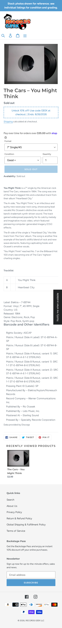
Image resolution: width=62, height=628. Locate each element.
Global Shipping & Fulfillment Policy (26, 524)
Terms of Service (16, 530)
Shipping (8, 121)
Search (10, 499)
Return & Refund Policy (19, 518)
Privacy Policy (14, 512)
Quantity (47, 154)
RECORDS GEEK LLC (35, 620)
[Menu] (25, 35)
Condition (9, 154)
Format (7, 141)
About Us (12, 506)
